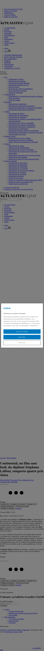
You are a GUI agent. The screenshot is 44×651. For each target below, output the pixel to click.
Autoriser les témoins (22, 331)
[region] (22, 325)
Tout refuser (22, 337)
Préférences (22, 342)
